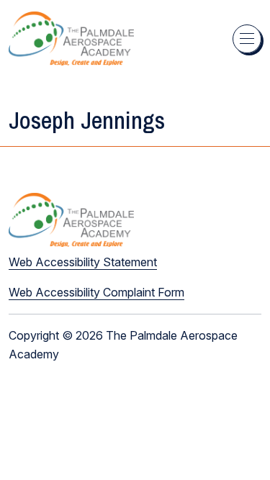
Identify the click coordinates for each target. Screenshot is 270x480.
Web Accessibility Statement (83, 262)
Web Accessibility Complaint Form (96, 292)
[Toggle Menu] (247, 38)
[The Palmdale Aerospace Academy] (71, 38)
